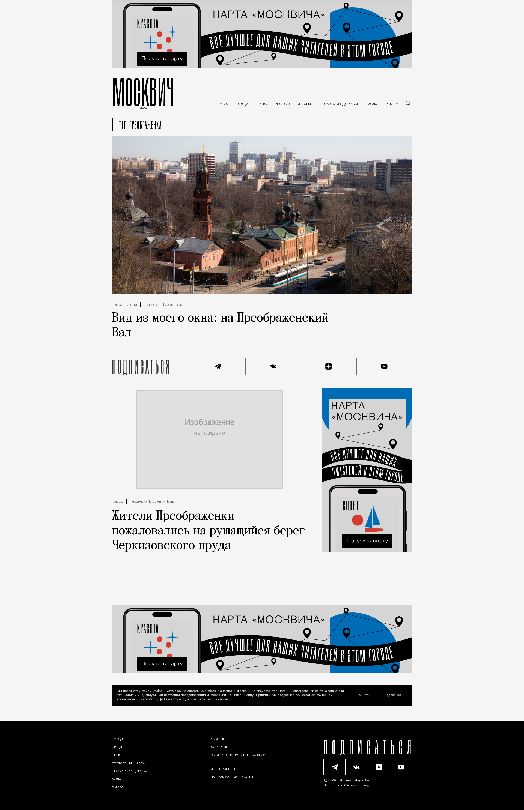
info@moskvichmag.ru (355, 785)
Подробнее (393, 695)
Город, (118, 305)
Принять (362, 695)
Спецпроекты (222, 769)
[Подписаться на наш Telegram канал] (218, 366)
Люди (132, 305)
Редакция (219, 739)
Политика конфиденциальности (240, 755)
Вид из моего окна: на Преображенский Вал (220, 326)
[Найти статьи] (409, 104)
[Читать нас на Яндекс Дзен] (329, 366)
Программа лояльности (231, 777)
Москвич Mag (351, 780)
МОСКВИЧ (143, 92)
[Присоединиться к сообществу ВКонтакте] (273, 366)
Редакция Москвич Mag (152, 502)
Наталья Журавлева (163, 305)
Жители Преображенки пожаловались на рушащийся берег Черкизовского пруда (208, 531)
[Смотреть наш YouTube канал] (384, 366)
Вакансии (219, 747)
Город (117, 502)
